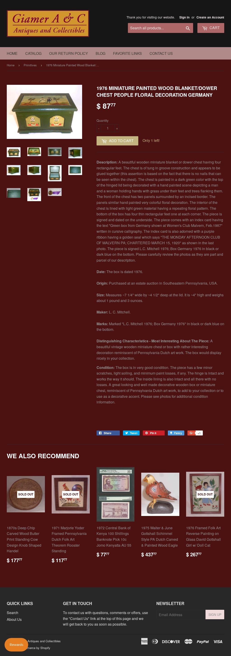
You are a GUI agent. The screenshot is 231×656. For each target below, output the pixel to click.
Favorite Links (127, 53)
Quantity (103, 120)
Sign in (184, 17)
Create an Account (210, 17)
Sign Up (214, 614)
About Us (14, 619)
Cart (214, 27)
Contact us (161, 53)
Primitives (30, 65)
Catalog (33, 53)
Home (12, 53)
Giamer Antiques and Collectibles (39, 641)
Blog (100, 53)
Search (12, 612)
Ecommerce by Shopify (35, 648)
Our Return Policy (68, 53)
